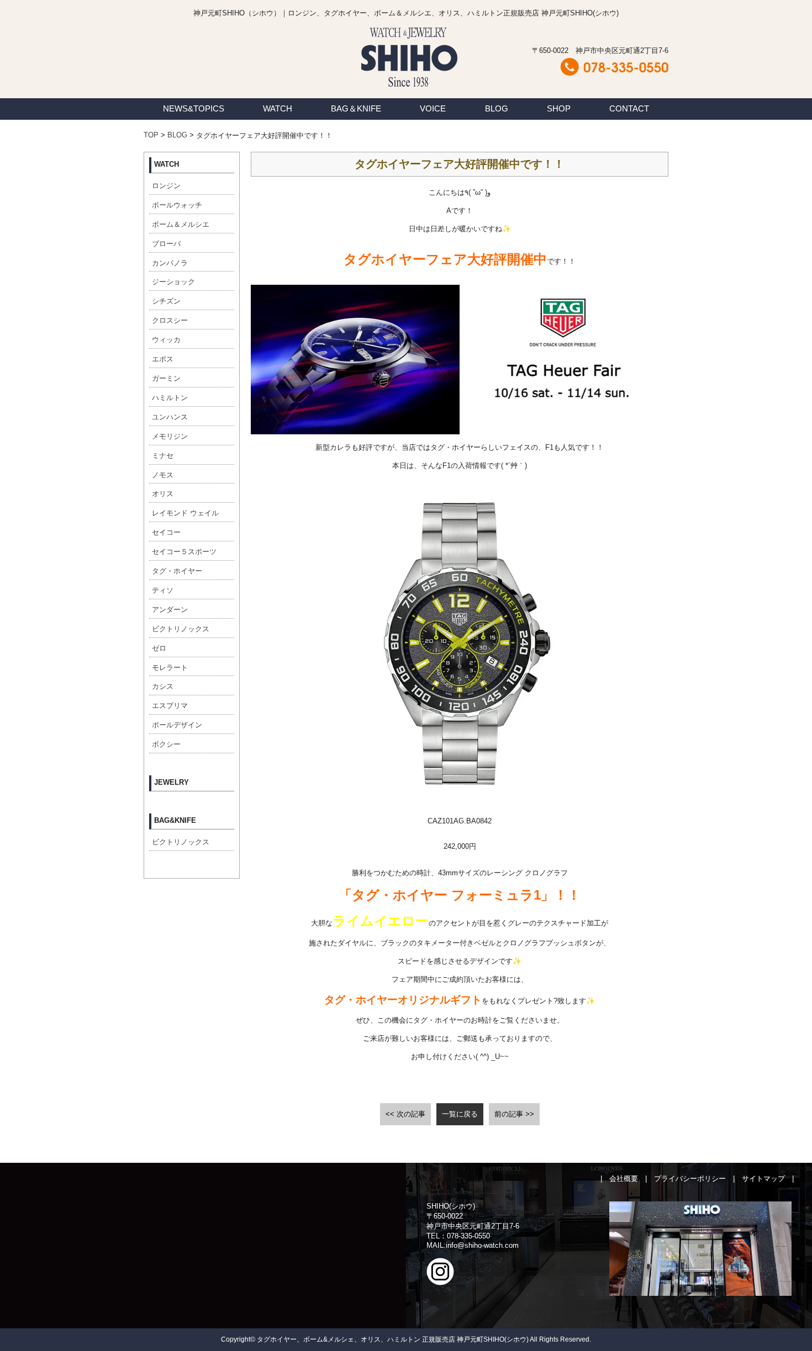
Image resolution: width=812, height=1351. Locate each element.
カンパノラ (170, 263)
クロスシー (170, 320)
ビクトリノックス (180, 629)
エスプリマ (170, 705)
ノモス (162, 475)
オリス (162, 494)
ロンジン (166, 186)
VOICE (433, 108)
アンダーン (170, 609)
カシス (162, 686)
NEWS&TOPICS (193, 108)
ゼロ (159, 648)
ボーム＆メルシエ (180, 224)
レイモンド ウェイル (185, 513)
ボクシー (166, 744)
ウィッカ (166, 340)
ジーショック (173, 282)
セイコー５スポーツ (184, 551)
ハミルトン (170, 397)
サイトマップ (763, 1178)
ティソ (162, 590)
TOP (151, 135)
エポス (162, 359)
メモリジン (170, 436)
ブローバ (166, 244)
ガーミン (166, 378)
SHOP (559, 108)
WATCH (277, 108)
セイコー (166, 532)
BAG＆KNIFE (356, 108)
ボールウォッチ (177, 205)
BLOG (496, 108)
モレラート (170, 667)
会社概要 (623, 1178)
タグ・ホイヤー (177, 571)
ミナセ (162, 455)
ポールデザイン (177, 725)
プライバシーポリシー (690, 1178)
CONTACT (629, 108)
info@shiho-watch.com (482, 1245)
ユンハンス (170, 417)
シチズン (166, 301)
